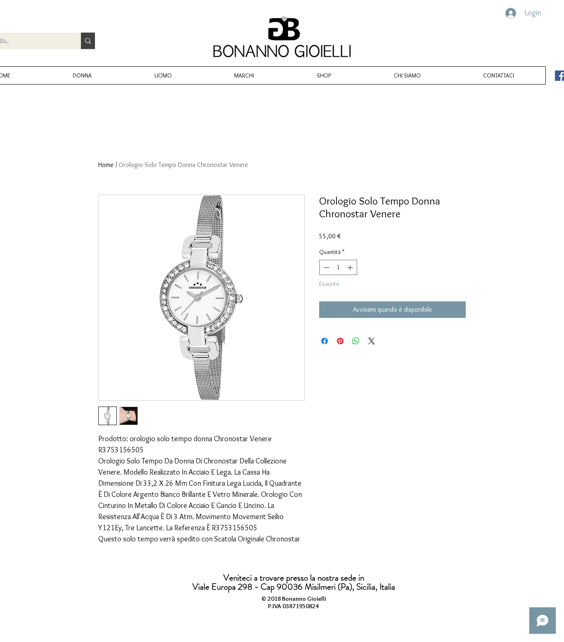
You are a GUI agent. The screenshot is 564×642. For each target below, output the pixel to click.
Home (106, 165)
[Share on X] (372, 341)
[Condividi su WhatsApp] (356, 341)
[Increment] (351, 267)
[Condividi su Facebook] (324, 341)
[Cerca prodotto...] (88, 41)
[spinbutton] (338, 267)
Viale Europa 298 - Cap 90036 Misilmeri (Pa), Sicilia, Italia (293, 587)
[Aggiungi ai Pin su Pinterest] (340, 341)
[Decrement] (325, 267)
